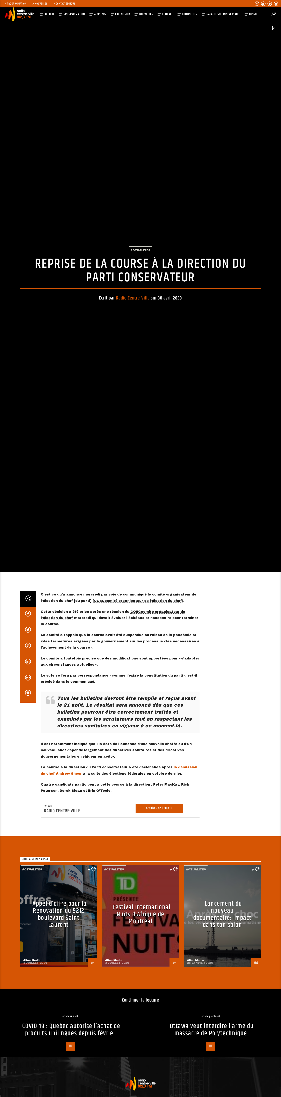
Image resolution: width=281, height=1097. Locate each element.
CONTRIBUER (189, 14)
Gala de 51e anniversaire (223, 14)
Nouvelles (41, 3)
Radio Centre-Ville (133, 329)
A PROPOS (100, 14)
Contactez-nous (65, 3)
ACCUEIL (50, 14)
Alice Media (32, 1027)
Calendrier (122, 14)
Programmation (16, 3)
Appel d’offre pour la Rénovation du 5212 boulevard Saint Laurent (60, 981)
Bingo (253, 14)
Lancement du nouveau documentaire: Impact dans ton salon (222, 981)
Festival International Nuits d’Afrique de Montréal (141, 981)
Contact (167, 14)
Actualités (140, 281)
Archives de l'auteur (159, 875)
